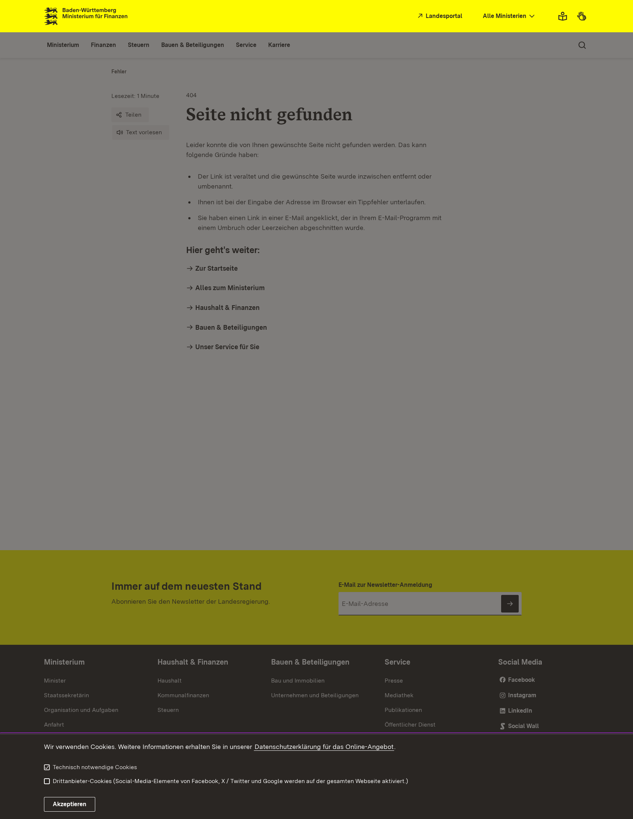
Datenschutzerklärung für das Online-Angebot (324, 746)
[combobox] (509, 16)
